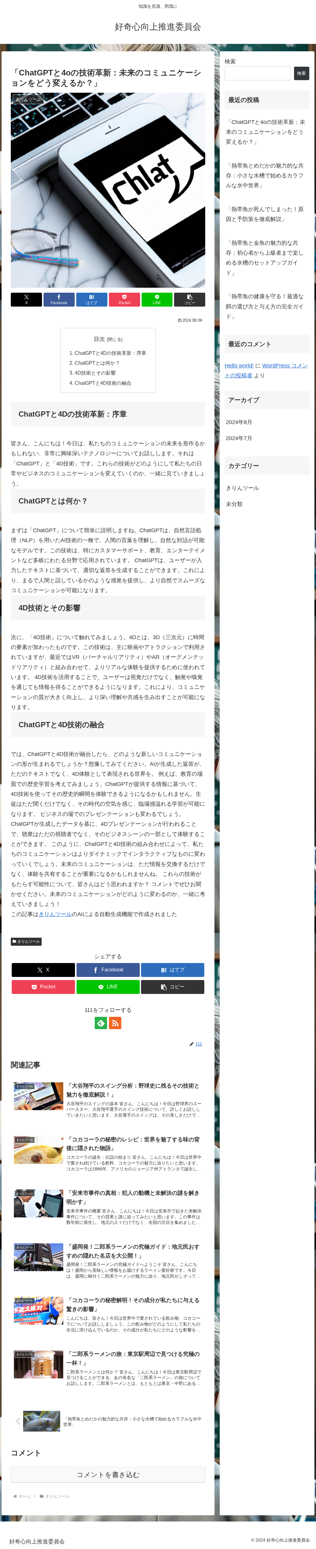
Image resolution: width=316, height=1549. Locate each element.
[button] (189, 300)
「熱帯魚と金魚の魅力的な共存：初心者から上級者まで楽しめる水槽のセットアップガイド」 (265, 258)
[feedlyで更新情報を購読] (101, 1023)
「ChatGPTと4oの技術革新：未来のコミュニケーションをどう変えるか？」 (265, 132)
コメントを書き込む (108, 1475)
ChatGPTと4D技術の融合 (103, 383)
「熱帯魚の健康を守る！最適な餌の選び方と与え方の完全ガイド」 (265, 306)
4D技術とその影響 (95, 373)
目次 (99, 339)
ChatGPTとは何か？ (97, 363)
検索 (230, 61)
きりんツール (55, 914)
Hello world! (239, 366)
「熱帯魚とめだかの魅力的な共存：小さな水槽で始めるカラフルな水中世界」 (265, 176)
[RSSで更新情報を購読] (115, 1023)
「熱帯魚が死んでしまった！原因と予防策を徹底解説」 (265, 214)
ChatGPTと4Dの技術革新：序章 (110, 353)
